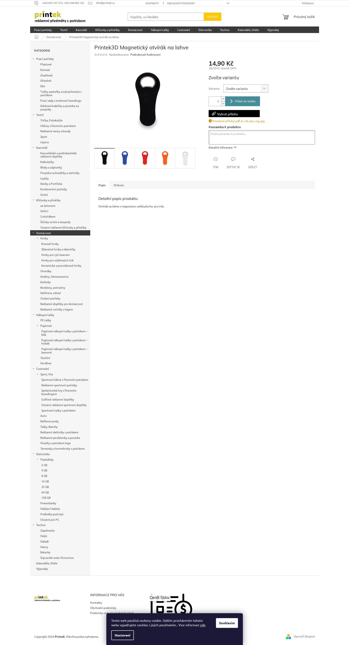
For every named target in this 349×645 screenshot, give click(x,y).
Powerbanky (48, 503)
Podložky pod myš (51, 514)
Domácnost (43, 233)
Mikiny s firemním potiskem (58, 126)
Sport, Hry (46, 374)
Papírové (46, 325)
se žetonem (47, 205)
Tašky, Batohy (49, 426)
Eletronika (43, 454)
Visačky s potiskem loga (55, 443)
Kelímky (45, 282)
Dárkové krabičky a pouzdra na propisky (59, 107)
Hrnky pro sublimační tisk (57, 260)
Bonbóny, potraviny (52, 287)
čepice (44, 142)
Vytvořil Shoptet (304, 636)
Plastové (46, 64)
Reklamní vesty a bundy (55, 131)
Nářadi (44, 541)
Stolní (44, 194)
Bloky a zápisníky (51, 167)
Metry (44, 547)
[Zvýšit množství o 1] (223, 99)
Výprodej (42, 568)
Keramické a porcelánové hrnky (61, 265)
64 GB (45, 492)
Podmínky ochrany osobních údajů (112, 613)
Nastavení (122, 635)
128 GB (46, 497)
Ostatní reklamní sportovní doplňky (64, 405)
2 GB (44, 465)
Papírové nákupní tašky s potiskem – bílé (64, 332)
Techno (41, 525)
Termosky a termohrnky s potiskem (62, 448)
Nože (43, 536)
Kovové (45, 70)
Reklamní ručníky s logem (56, 309)
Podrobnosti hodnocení (145, 54)
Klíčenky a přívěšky (48, 200)
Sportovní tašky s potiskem (58, 410)
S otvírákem (47, 216)
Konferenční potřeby (53, 189)
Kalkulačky (47, 162)
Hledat (212, 17)
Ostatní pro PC (49, 519)
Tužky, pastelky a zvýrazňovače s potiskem (61, 93)
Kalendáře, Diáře (46, 563)
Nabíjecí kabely (50, 508)
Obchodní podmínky (181, 3)
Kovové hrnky (50, 243)
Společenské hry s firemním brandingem (58, 392)
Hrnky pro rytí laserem (55, 254)
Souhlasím (227, 623)
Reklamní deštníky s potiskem (59, 432)
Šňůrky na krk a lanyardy (55, 222)
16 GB (45, 481)
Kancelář (41, 147)
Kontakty (152, 3)
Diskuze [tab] (119, 185)
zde (202, 625)
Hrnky (44, 238)
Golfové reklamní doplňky (57, 399)
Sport (43, 136)
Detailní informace (221, 147)
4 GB (44, 470)
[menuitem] (43, 29)
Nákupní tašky (45, 315)
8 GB (44, 476)
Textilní (45, 358)
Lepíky (44, 178)
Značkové (46, 75)
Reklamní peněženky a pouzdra (60, 437)
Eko (42, 86)
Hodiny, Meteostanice (54, 276)
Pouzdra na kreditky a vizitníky (59, 173)
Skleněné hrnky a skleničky (58, 249)
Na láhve (45, 363)
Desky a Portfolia (51, 183)
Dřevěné (45, 80)
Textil (40, 115)
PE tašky (45, 320)
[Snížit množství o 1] (223, 103)
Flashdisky (47, 459)
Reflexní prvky (49, 421)
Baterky (45, 552)
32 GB (45, 487)
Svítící (44, 211)
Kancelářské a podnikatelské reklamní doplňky (58, 154)
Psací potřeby (45, 59)
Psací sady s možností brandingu (60, 100)
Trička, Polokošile (51, 120)
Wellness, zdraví (50, 293)
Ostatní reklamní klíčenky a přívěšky (63, 227)
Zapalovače (47, 530)
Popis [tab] (102, 185)
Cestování (42, 368)
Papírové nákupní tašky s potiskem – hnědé (64, 341)
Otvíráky (45, 271)
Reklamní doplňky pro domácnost (61, 304)
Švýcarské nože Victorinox (57, 557)
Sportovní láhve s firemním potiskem (64, 379)
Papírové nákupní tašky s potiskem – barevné (64, 350)
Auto (43, 415)
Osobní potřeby (50, 298)
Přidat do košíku (245, 101)
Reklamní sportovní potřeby (59, 385)
